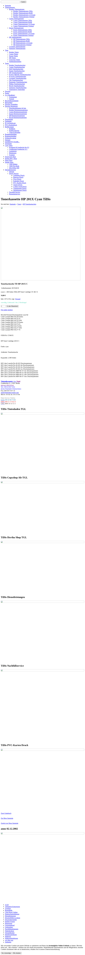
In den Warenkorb (12, 306)
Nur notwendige (6, 953)
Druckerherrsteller (11, 920)
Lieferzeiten (9, 927)
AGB (7, 905)
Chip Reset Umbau (11, 912)
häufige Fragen (10, 921)
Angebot (8, 908)
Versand (17, 299)
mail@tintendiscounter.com (10, 392)
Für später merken (7, 310)
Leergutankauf (10, 925)
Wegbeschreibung (11, 935)
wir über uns (9, 940)
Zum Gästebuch (6, 813)
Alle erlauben (17, 953)
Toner (19, 204)
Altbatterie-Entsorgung (12, 907)
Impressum (8, 923)
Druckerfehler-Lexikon (12, 918)
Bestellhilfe (8, 910)
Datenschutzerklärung (12, 914)
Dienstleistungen (10, 916)
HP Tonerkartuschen (29, 204)
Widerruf (8, 936)
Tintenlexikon (9, 931)
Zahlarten (8, 942)
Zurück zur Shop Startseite (9, 823)
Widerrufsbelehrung (11, 938)
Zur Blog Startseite (7, 818)
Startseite (13, 204)
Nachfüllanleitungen (11, 929)
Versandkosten (10, 933)
